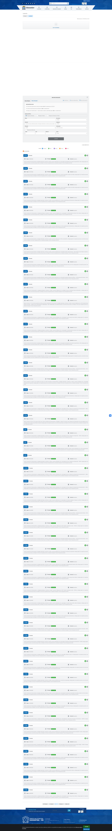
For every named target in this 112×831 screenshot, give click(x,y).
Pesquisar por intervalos (31, 129)
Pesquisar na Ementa (30, 115)
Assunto (26, 122)
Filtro (26, 118)
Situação (26, 126)
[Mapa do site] (32, 3)
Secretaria (58, 118)
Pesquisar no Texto (41, 115)
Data (26, 131)
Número (47, 131)
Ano (36, 131)
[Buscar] (68, 3)
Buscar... (50, 3)
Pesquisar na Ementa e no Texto (54, 115)
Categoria (58, 122)
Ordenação (58, 126)
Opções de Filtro (28, 113)
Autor (57, 131)
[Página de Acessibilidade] (34, 3)
